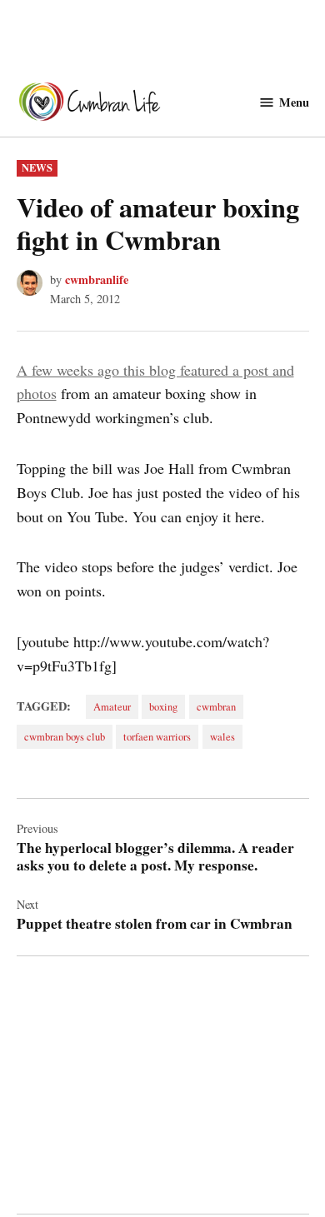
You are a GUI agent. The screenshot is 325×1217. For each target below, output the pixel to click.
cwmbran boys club (64, 737)
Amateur (112, 707)
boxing (163, 707)
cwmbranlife (96, 279)
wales (222, 737)
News (37, 167)
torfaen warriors (157, 737)
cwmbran (216, 707)
